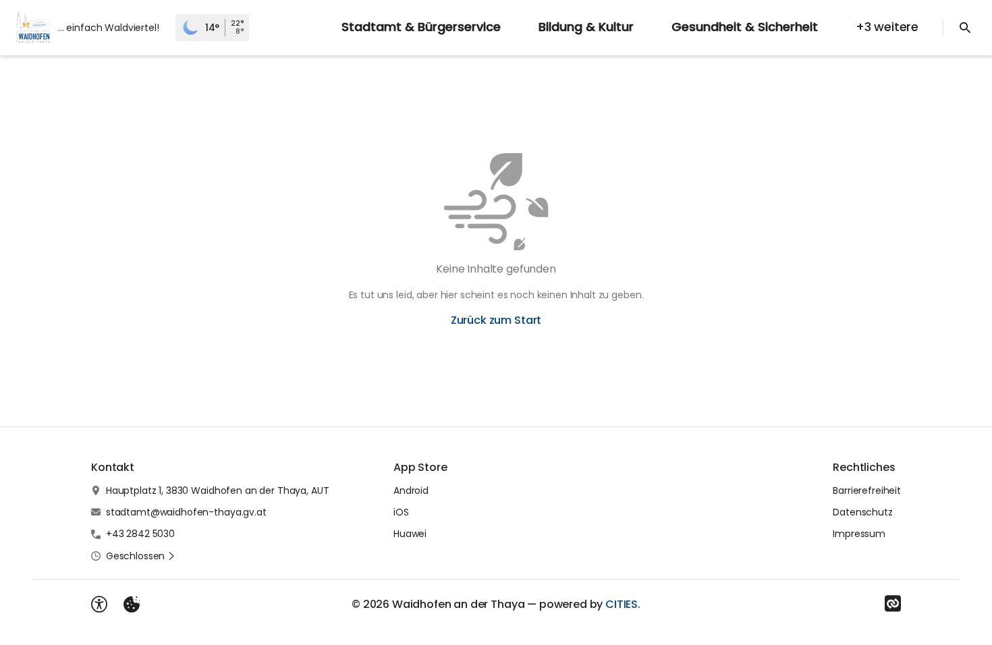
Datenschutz (862, 512)
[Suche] (965, 27)
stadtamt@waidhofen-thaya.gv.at (186, 512)
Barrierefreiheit (867, 490)
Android (411, 490)
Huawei (409, 533)
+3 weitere (887, 26)
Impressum (859, 533)
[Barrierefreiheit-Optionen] (99, 604)
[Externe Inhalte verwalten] (131, 604)
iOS (401, 512)
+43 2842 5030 (140, 533)
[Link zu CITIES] (893, 604)
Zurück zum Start (496, 320)
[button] (140, 556)
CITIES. (622, 604)
